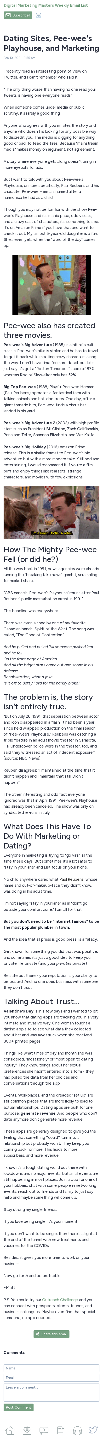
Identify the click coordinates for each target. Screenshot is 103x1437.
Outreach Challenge (60, 1299)
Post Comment (18, 1407)
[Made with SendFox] (38, 15)
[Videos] (44, 1429)
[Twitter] (93, 1429)
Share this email (54, 1334)
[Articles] (60, 1429)
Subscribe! (21, 15)
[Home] (10, 1429)
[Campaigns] (27, 1429)
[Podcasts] (77, 1429)
